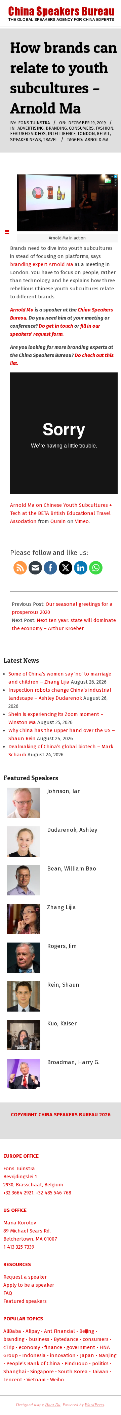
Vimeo (82, 521)
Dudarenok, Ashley (72, 829)
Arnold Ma (96, 139)
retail (103, 133)
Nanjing (107, 1355)
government (81, 1347)
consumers (81, 128)
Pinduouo (76, 1363)
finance (53, 1347)
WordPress (94, 1405)
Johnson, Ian (64, 791)
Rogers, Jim (62, 946)
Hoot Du (53, 1405)
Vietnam (36, 1380)
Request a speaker (25, 1277)
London (86, 133)
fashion (104, 128)
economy (29, 1347)
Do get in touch (55, 326)
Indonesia (34, 1355)
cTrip (8, 1347)
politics (100, 1363)
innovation (63, 1355)
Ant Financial (59, 1331)
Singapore (42, 1372)
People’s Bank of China (33, 1363)
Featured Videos (28, 133)
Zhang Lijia (61, 907)
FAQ (7, 1293)
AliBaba (12, 1331)
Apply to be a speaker (28, 1285)
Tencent (12, 1380)
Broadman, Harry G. (73, 1062)
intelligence (62, 133)
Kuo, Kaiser (62, 1023)
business (39, 1339)
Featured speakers (25, 1301)
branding (56, 128)
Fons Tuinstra (19, 1168)
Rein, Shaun (63, 984)
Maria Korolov (19, 1223)
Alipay (33, 1331)
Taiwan (100, 1372)
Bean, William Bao (71, 868)
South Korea (73, 1372)
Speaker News (25, 139)
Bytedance (66, 1339)
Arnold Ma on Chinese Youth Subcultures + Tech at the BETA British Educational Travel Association (61, 513)
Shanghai (14, 1372)
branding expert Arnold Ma (41, 264)
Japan (87, 1355)
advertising (30, 128)
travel (50, 139)
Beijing (86, 1331)
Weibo (57, 1380)
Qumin (58, 521)
